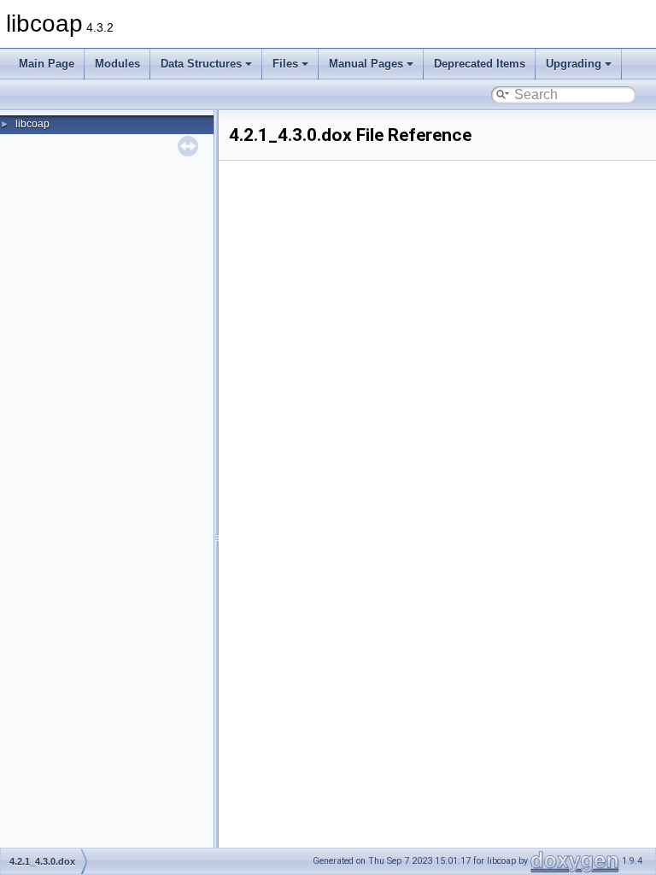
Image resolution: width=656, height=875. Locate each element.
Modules (117, 63)
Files (285, 63)
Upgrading (573, 63)
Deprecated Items (479, 63)
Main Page (46, 63)
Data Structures (201, 63)
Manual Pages (366, 63)
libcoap (32, 124)
